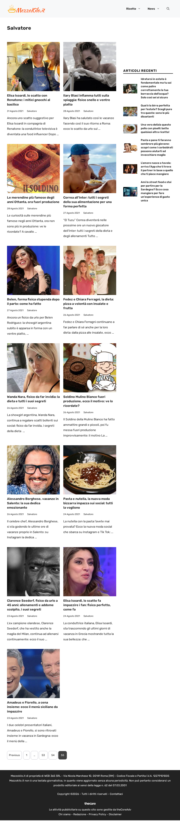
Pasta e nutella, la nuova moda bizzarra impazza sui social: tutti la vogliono (88, 503)
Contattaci (116, 794)
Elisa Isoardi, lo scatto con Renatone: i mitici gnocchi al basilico (28, 100)
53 (43, 755)
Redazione (79, 814)
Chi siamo (65, 814)
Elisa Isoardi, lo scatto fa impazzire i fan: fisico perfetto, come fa (87, 605)
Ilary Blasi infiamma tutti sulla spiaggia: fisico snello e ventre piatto (86, 100)
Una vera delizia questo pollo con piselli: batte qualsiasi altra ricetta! (156, 128)
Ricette (131, 8)
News (151, 8)
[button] (168, 9)
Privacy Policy (97, 814)
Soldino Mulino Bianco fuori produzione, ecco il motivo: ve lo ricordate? (88, 401)
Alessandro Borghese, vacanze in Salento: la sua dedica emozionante (33, 503)
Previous (14, 755)
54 (52, 755)
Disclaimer (115, 814)
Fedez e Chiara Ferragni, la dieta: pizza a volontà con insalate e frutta (88, 303)
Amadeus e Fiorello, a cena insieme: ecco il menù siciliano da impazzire (32, 707)
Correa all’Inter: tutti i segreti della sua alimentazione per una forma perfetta (87, 202)
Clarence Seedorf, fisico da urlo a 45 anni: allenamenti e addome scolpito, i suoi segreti (32, 605)
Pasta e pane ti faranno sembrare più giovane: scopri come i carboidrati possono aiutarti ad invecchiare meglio (157, 147)
